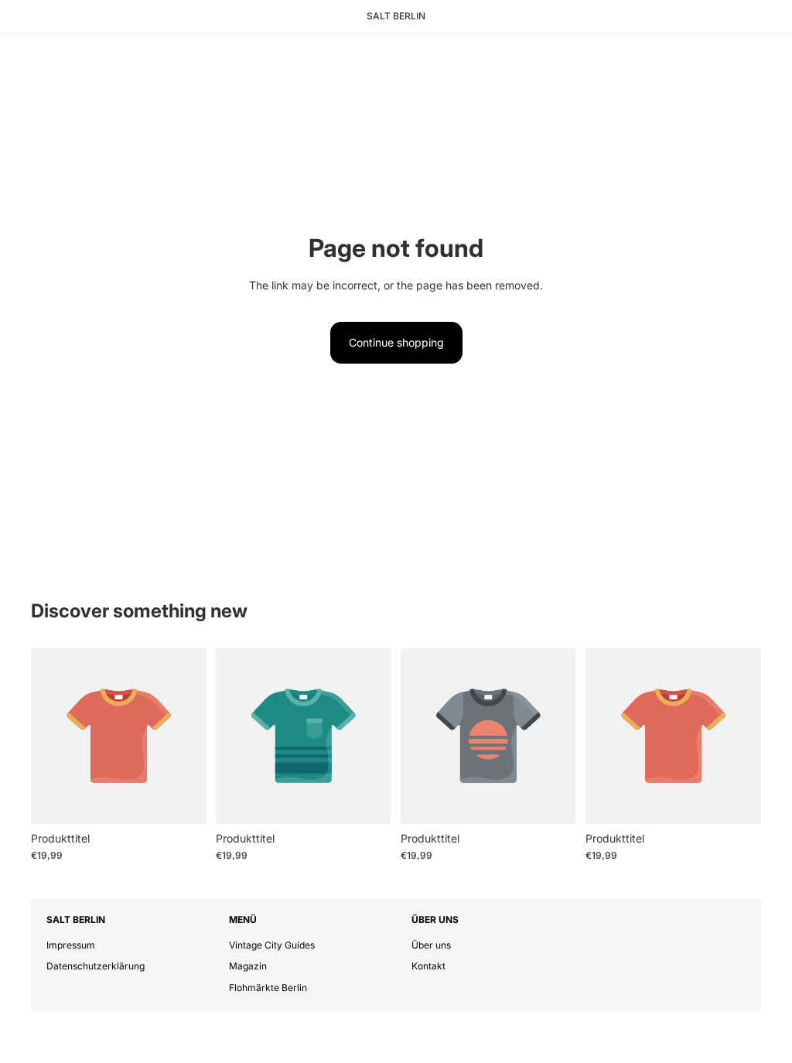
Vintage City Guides (272, 945)
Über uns (431, 945)
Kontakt (428, 966)
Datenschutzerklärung (95, 966)
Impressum (70, 945)
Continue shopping (396, 342)
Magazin (248, 966)
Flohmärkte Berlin (268, 987)
